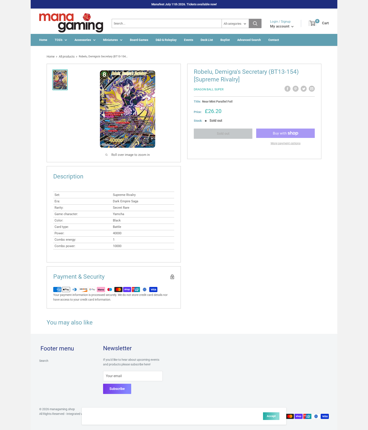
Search (43, 360)
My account (280, 26)
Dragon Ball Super (209, 89)
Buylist (225, 40)
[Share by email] (312, 89)
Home (43, 40)
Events (188, 40)
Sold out (223, 134)
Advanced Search (249, 40)
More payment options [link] (285, 143)
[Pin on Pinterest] (296, 89)
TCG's (58, 40)
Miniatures (110, 40)
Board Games (139, 40)
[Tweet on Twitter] (304, 89)
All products (67, 56)
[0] (312, 23)
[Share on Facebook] (287, 89)
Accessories (83, 40)
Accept (271, 416)
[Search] (255, 23)
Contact (273, 40)
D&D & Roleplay (166, 40)
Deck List (207, 40)
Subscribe (117, 389)
